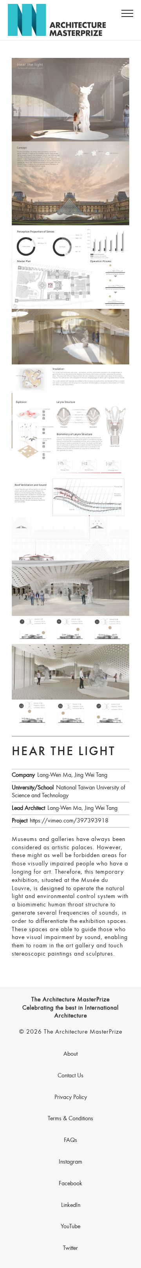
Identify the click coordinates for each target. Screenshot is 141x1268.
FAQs (70, 1140)
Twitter (70, 1248)
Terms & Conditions (70, 1119)
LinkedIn (70, 1205)
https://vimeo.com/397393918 (69, 821)
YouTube (70, 1226)
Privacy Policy (70, 1097)
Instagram (70, 1162)
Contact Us (70, 1076)
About (70, 1054)
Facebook (70, 1184)
